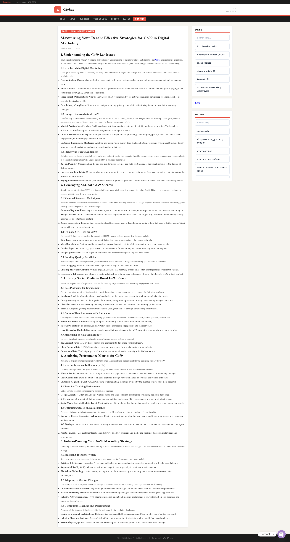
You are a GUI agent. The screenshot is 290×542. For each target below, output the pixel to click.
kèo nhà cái (202, 79)
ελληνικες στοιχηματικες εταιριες (210, 141)
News (72, 19)
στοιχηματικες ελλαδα (208, 159)
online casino (203, 131)
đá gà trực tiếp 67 (206, 71)
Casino (127, 19)
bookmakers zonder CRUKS (211, 54)
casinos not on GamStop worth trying (209, 89)
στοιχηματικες (204, 151)
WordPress (168, 538)
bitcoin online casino (207, 46)
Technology (100, 19)
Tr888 (197, 103)
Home (62, 19)
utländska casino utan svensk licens (212, 169)
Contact (139, 19)
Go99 (157, 59)
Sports (115, 19)
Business (84, 19)
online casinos (204, 62)
